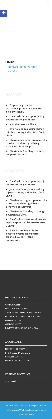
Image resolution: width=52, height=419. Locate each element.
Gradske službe (13, 320)
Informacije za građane (17, 353)
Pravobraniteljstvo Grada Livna (23, 316)
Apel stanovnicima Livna (22, 124)
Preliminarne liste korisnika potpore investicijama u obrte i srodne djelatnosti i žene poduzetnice (23, 235)
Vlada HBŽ (10, 381)
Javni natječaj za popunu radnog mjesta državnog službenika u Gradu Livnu (25, 132)
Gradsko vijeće (13, 324)
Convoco (30, 414)
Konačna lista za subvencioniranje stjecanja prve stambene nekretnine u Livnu (26, 222)
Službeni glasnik (14, 357)
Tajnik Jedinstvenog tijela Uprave (23, 312)
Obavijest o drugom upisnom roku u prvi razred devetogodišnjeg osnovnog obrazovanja (26, 143)
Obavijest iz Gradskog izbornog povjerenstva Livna (25, 153)
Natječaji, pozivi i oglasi (17, 360)
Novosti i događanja (16, 349)
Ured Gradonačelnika (16, 308)
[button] (3, 13)
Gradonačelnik (13, 305)
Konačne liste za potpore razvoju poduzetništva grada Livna (25, 118)
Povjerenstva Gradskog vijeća (21, 328)
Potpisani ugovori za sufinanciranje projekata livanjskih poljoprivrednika (24, 108)
